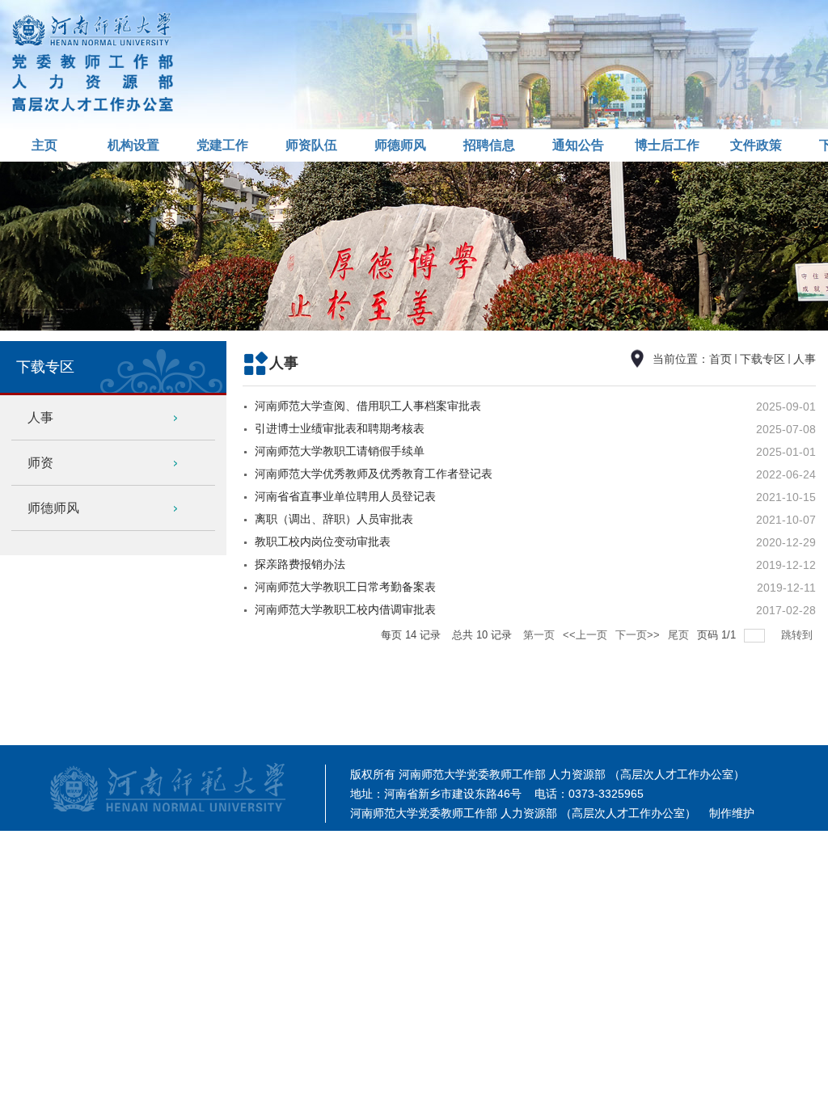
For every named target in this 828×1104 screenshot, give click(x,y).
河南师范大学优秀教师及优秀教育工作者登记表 (373, 473)
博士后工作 (667, 145)
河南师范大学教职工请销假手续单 (340, 451)
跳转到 (798, 635)
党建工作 (222, 145)
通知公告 (578, 145)
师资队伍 (311, 145)
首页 (720, 358)
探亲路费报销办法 (300, 564)
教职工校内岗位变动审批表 (323, 541)
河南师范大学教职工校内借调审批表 (345, 609)
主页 (44, 145)
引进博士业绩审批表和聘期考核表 (340, 428)
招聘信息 (489, 145)
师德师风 (400, 145)
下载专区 (762, 358)
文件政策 (756, 145)
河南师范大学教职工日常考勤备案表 (345, 586)
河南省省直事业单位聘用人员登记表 (345, 496)
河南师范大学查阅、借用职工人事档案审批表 (368, 405)
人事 (804, 358)
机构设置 (133, 145)
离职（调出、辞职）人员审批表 (334, 518)
